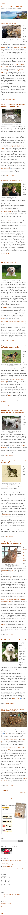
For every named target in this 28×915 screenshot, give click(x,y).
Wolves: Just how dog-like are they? (11, 180)
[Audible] (14, 830)
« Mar (2, 887)
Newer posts (23, 792)
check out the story (15, 698)
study (14, 445)
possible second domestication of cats (15, 577)
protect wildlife (4, 47)
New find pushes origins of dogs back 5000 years (11, 860)
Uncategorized (8, 99)
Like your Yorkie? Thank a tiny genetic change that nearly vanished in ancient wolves (12, 412)
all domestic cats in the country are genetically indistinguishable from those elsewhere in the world (14, 600)
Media (15, 1)
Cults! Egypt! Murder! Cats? (7, 866)
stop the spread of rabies (17, 46)
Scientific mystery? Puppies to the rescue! (13, 639)
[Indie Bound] (14, 825)
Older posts (4, 790)
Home (3, 1)
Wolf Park (10, 220)
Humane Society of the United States (8, 905)
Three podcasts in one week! (7, 864)
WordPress (11, 911)
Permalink (13, 99)
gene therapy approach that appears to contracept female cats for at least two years (13, 71)
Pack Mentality (18, 905)
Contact (3, 3)
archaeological (4, 570)
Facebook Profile (4, 894)
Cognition (7, 175)
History (11, 257)
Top (2, 913)
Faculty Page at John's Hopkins (14, 894)
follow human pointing (6, 211)
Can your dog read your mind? (9, 262)
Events (11, 1)
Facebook (10, 798)
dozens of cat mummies (11, 739)
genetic (11, 570)
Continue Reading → (5, 253)
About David (7, 1)
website (9, 395)
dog (2, 733)
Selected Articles (20, 1)
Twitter (4, 798)
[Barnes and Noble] (14, 821)
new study (4, 307)
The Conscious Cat (4, 906)
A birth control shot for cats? (9, 23)
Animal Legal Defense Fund (6, 903)
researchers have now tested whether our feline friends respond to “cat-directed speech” (12, 147)
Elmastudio (22, 911)
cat (6, 733)
